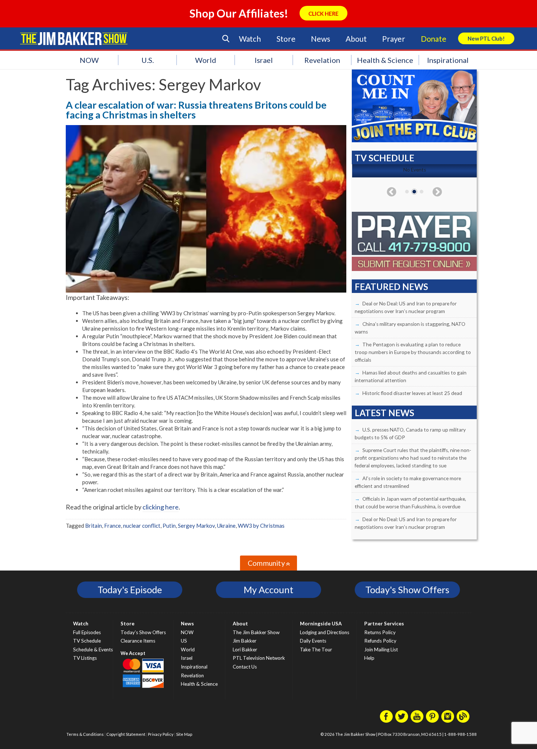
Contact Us (245, 667)
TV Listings (85, 658)
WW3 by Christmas (261, 525)
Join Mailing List (381, 649)
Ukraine (226, 525)
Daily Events (313, 641)
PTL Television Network (259, 658)
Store (286, 38)
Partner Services (384, 623)
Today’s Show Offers (143, 632)
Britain (93, 525)
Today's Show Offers (407, 589)
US (184, 641)
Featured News (391, 286)
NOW (89, 60)
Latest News (384, 412)
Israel (264, 60)
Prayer (393, 38)
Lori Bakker (245, 649)
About (356, 38)
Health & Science (385, 60)
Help (369, 658)
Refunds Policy (380, 641)
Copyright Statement (125, 734)
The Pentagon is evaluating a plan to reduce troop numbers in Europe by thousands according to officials (413, 352)
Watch (250, 38)
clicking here (160, 507)
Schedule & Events (93, 649)
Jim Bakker (73, 38)
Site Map (184, 734)
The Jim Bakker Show (256, 632)
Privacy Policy (161, 734)
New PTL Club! (486, 38)
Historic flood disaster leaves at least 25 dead (412, 393)
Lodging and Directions (324, 632)
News (320, 38)
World (205, 60)
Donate (433, 38)
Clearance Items (138, 641)
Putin (169, 525)
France (112, 525)
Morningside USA (321, 623)
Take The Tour (316, 649)
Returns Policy (380, 632)
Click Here (323, 13)
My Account (268, 589)
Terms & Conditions (85, 734)
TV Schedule (87, 641)
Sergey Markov (196, 525)
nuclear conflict (141, 525)
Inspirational (448, 60)
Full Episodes (87, 632)
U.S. (147, 60)
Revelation (322, 60)
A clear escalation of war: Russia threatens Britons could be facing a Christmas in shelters (196, 110)
